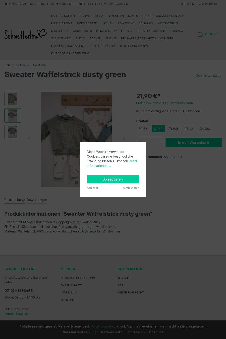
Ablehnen (93, 187)
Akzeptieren (113, 179)
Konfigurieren (130, 187)
